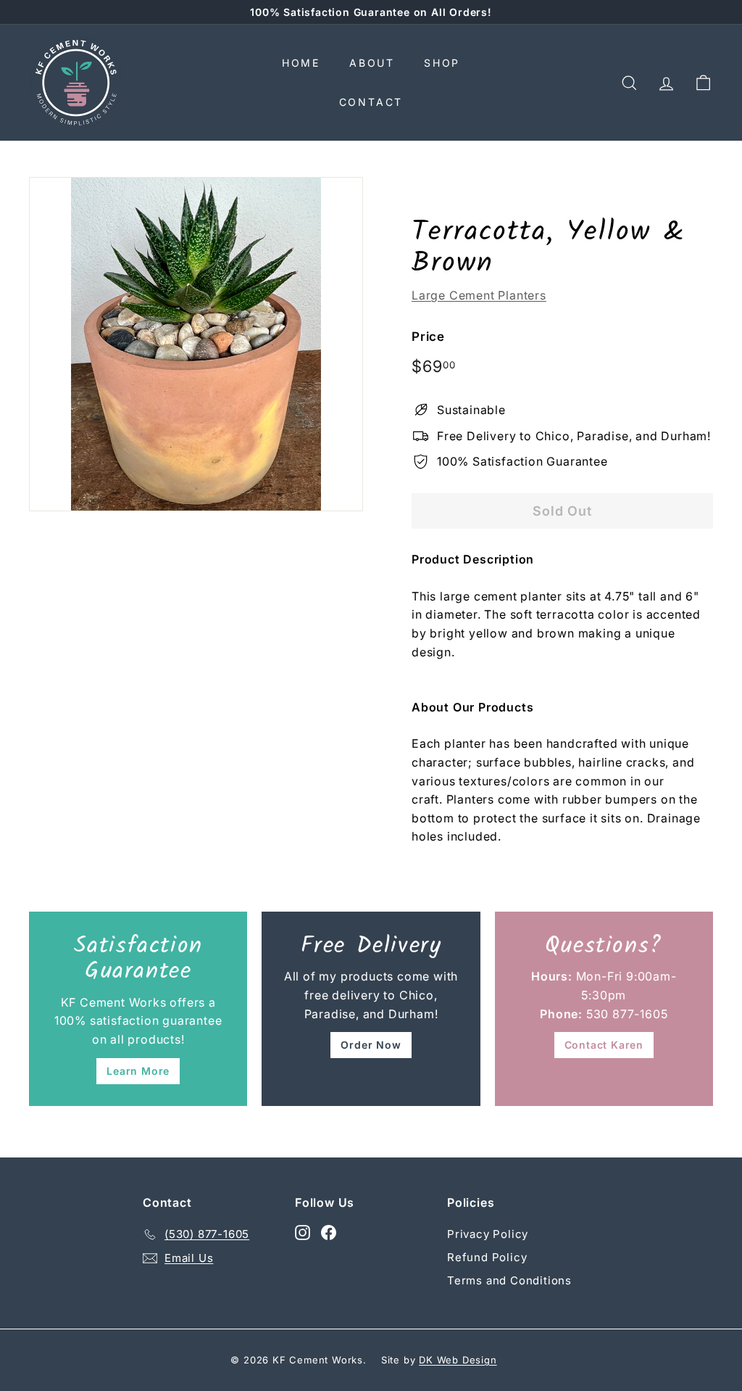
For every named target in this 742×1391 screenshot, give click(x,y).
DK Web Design (457, 1360)
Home (301, 63)
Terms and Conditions (509, 1280)
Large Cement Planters (479, 295)
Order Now (371, 1045)
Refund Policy (487, 1257)
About (372, 63)
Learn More (138, 1071)
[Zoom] (196, 344)
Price (428, 336)
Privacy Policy (487, 1234)
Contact (371, 102)
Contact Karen (603, 1045)
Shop (442, 63)
